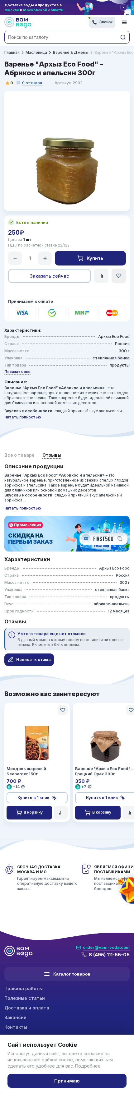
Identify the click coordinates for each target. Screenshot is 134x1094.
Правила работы (23, 988)
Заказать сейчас (49, 276)
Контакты (15, 1027)
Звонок (105, 22)
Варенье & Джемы (71, 52)
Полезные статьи (24, 998)
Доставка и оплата (26, 1007)
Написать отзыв (33, 659)
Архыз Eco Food (114, 336)
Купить (95, 258)
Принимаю (67, 1081)
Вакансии (15, 1017)
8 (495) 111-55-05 (109, 955)
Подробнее (88, 1066)
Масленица (36, 52)
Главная (12, 52)
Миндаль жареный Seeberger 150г (26, 771)
